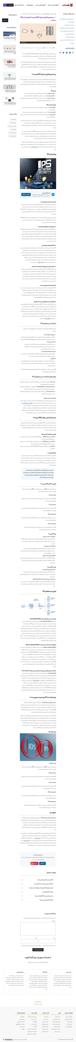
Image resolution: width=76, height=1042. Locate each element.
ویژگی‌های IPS (71, 22)
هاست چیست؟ (13, 122)
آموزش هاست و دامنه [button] (53, 5)
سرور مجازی (37, 838)
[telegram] (70, 52)
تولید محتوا (22, 1027)
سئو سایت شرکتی (20, 1022)
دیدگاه (54, 921)
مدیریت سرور (26, 840)
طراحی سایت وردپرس (31, 1034)
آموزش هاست (69, 1024)
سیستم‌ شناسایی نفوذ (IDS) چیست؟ (67, 31)
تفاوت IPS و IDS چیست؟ (69, 34)
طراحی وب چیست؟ (12, 126)
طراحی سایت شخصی (31, 1029)
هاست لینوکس (45, 1027)
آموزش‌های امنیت (46, 14)
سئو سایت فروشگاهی (20, 1024)
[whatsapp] (73, 52)
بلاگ (52, 14)
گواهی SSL (47, 318)
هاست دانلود (41, 262)
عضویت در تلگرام (26, 194)
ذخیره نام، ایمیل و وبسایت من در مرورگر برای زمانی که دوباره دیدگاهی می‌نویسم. (37, 945)
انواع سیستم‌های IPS (70, 37)
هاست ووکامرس (45, 1024)
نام (54, 938)
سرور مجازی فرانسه (56, 1024)
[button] (38, 880)
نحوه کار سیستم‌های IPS (69, 25)
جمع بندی (72, 43)
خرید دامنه (46, 1017)
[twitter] (63, 52)
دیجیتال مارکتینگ (21, 1013)
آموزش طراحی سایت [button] (40, 5)
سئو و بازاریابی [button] (29, 5)
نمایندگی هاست (45, 1031)
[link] (60, 52)
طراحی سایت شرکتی (32, 1017)
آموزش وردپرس (69, 1017)
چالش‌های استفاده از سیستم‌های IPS (67, 28)
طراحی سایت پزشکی (32, 1031)
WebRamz (9, 1039)
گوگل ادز (22, 1029)
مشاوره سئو (22, 1019)
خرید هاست (45, 1019)
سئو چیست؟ (13, 129)
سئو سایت (22, 1017)
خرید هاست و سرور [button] (19, 5)
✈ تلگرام (42, 863)
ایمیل (35, 938)
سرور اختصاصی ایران (56, 1029)
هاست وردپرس (45, 1022)
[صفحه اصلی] (67, 5)
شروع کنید (10, 5)
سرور (60, 1013)
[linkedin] (66, 52)
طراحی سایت (34, 1013)
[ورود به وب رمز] (4, 5)
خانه (55, 14)
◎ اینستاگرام (34, 863)
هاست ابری (36, 680)
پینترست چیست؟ (12, 132)
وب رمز (64, 1039)
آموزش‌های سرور (68, 1027)
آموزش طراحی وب (68, 1019)
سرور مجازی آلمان (56, 1022)
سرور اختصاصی (34, 147)
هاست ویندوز (45, 1029)
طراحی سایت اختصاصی (27, 403)
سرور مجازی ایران (56, 1019)
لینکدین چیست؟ (12, 136)
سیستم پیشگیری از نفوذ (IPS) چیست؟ (66, 19)
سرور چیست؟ (13, 119)
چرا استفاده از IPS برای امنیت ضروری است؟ (66, 40)
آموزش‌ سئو (69, 1022)
